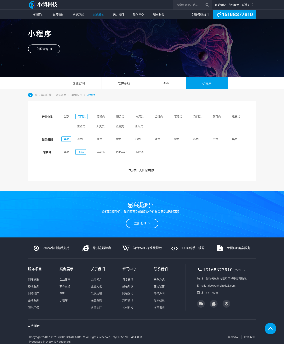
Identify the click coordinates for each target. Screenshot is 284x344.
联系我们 (158, 14)
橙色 (99, 139)
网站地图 (159, 307)
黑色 (234, 139)
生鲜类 (81, 126)
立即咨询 (43, 49)
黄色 (119, 139)
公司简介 (96, 279)
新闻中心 (138, 14)
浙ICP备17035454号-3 (127, 337)
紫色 (176, 139)
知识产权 (33, 307)
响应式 (139, 152)
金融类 (159, 116)
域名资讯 (127, 279)
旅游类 (101, 116)
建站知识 (127, 286)
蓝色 (157, 139)
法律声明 (159, 293)
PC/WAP (121, 152)
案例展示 (98, 14)
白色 (215, 139)
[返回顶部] (270, 328)
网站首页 (38, 14)
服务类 (120, 116)
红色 (80, 139)
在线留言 (234, 4)
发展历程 (96, 293)
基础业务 (33, 300)
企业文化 (96, 286)
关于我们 (118, 14)
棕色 (196, 139)
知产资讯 (127, 300)
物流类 (139, 116)
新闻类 (197, 116)
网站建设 (220, 4)
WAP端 (101, 152)
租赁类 (236, 116)
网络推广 (33, 293)
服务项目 (58, 14)
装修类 (178, 116)
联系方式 (247, 4)
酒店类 (120, 126)
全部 (66, 116)
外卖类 (100, 126)
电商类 (81, 116)
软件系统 (124, 83)
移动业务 (33, 286)
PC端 (80, 152)
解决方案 (78, 14)
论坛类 (139, 126)
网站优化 (127, 293)
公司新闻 (127, 307)
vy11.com (212, 292)
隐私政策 (159, 300)
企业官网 (78, 83)
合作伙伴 (96, 307)
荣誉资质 (96, 300)
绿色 (138, 139)
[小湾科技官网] (43, 4)
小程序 (207, 83)
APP (166, 83)
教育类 (217, 116)
